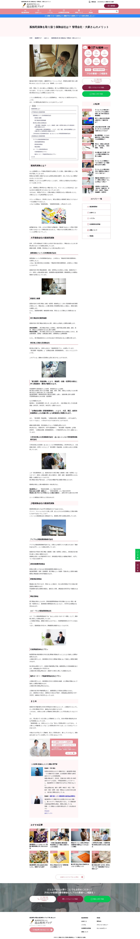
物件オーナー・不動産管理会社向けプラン (45, 154)
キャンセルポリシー (102, 928)
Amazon (47, 811)
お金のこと (38, 12)
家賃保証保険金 (39, 144)
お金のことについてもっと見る (69, 877)
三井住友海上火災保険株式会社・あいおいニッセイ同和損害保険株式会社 (51, 133)
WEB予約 (137, 568)
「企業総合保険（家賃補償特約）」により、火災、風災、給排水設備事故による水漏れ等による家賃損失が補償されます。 (55, 130)
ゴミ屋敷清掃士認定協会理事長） (66, 796)
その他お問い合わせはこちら (41, 929)
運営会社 (93, 1)
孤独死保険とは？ (35, 108)
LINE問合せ (137, 556)
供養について (79, 12)
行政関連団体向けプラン (41, 151)
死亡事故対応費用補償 (40, 120)
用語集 (91, 12)
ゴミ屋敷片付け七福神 (80, 937)
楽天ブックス (48, 813)
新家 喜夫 (52, 796)
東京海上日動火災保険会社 (40, 123)
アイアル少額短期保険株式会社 (41, 139)
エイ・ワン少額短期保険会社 (40, 149)
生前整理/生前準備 (63, 12)
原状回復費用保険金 (40, 141)
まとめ (33, 156)
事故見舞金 (37, 146)
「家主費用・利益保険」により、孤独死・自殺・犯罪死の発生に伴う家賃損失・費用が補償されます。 (55, 126)
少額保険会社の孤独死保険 (38, 136)
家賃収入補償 (38, 118)
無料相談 (113, 5)
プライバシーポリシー (102, 924)
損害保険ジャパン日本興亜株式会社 (42, 115)
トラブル (50, 12)
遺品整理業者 (25, 12)
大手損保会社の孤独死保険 (38, 112)
